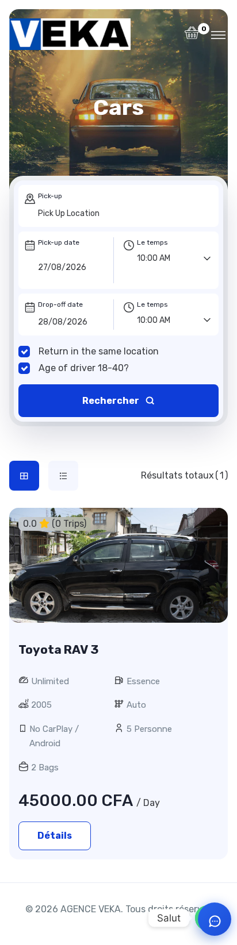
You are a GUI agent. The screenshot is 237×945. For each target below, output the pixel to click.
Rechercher (111, 400)
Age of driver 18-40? (84, 367)
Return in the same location (99, 351)
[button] (192, 36)
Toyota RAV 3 (58, 649)
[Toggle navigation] (218, 34)
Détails (54, 835)
